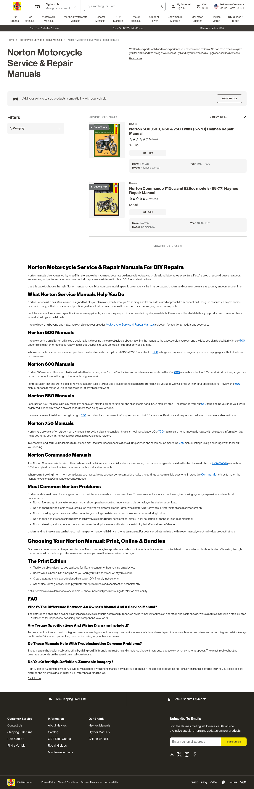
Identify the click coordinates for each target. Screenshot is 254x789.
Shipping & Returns (19, 732)
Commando (220, 463)
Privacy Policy (48, 782)
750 (161, 431)
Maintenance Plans (60, 752)
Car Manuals (30, 18)
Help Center (15, 739)
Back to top (34, 678)
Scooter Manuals (100, 18)
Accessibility (111, 782)
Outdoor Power (154, 18)
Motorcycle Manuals (48, 18)
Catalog (53, 732)
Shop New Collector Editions (44, 28)
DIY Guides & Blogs (235, 18)
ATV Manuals (118, 18)
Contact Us (14, 725)
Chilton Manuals (99, 739)
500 (242, 340)
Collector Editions (197, 18)
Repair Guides (57, 745)
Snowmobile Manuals (175, 18)
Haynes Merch (216, 18)
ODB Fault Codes (59, 739)
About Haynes (57, 725)
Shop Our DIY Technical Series (128, 28)
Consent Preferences (91, 782)
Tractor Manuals (136, 18)
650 (204, 404)
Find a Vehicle (16, 745)
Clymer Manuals (99, 732)
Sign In (181, 8)
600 (177, 372)
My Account (184, 4)
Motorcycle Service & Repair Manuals (41, 39)
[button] (188, 139)
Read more (135, 58)
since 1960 (212, 28)
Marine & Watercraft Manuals (75, 18)
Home (11, 39)
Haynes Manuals (99, 725)
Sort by (214, 117)
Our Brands (14, 18)
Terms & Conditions (68, 782)
